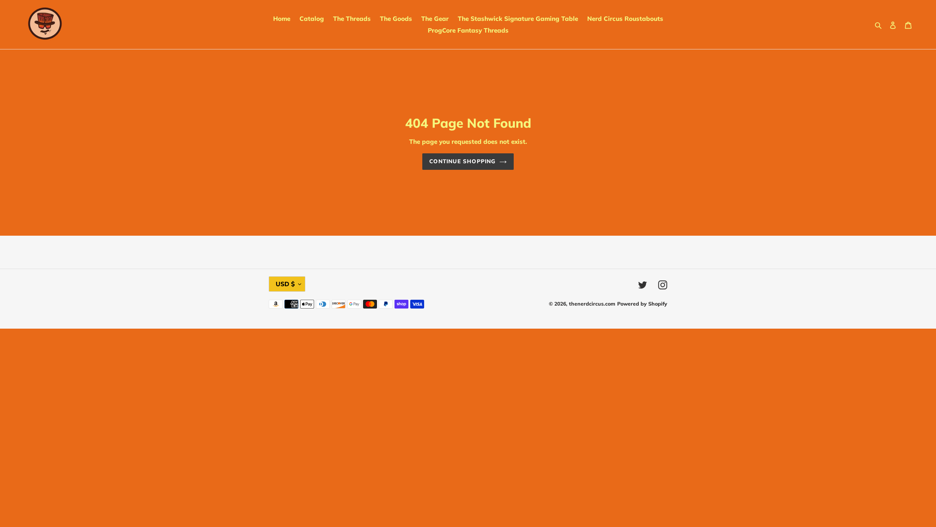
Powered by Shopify (642, 303)
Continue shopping (462, 161)
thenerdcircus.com (592, 303)
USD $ (285, 284)
